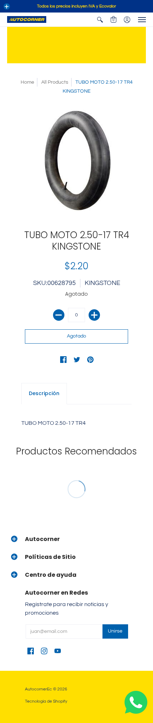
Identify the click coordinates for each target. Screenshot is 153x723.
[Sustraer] (58, 315)
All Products (54, 82)
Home (27, 82)
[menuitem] (100, 19)
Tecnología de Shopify (46, 701)
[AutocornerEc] (26, 19)
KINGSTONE (102, 283)
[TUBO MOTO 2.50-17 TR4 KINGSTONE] (76, 160)
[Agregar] (94, 315)
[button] (7, 6)
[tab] (44, 393)
